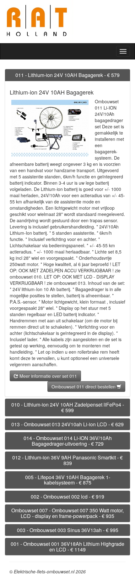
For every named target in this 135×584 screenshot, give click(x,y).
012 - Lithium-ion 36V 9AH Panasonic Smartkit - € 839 (67, 460)
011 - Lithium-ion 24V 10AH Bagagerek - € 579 (67, 75)
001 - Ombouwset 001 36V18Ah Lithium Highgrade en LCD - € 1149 (67, 546)
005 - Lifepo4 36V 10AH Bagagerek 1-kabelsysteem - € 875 (67, 480)
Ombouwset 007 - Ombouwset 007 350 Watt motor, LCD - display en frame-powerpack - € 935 (67, 513)
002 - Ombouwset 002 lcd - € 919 (67, 496)
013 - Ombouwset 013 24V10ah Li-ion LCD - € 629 (67, 424)
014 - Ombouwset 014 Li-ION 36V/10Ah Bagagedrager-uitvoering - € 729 (68, 440)
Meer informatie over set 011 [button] (47, 376)
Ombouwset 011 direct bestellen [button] (84, 386)
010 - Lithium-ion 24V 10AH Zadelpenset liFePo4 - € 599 (67, 407)
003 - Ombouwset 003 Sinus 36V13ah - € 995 (67, 530)
